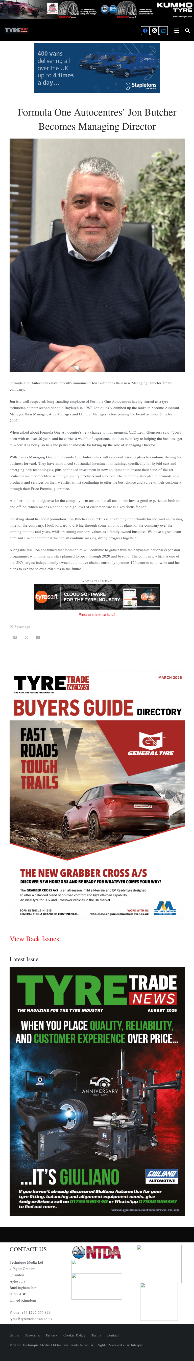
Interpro (137, 1344)
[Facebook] (145, 30)
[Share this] (15, 637)
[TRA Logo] (159, 1302)
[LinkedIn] (163, 30)
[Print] (96, 1252)
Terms (96, 1334)
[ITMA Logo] (96, 1266)
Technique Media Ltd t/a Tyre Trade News (55, 1344)
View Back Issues (34, 938)
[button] (176, 30)
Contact (113, 1334)
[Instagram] (154, 30)
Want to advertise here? (97, 614)
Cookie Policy (74, 1334)
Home (14, 1334)
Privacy (52, 1334)
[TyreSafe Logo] (159, 1264)
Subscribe (32, 1334)
